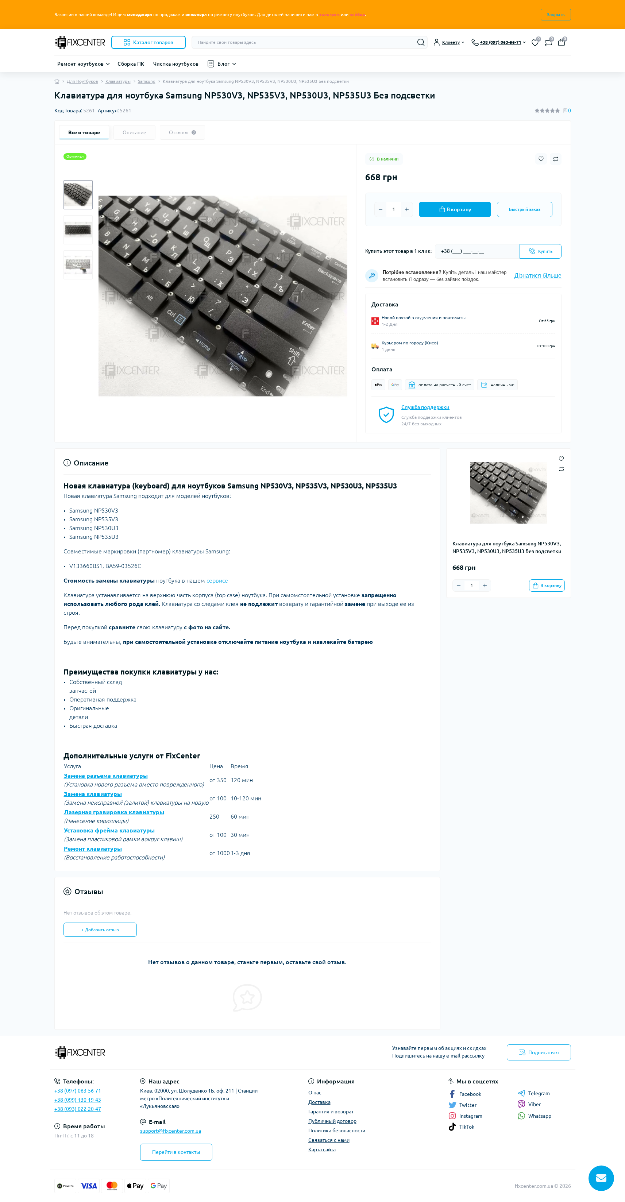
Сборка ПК (130, 64)
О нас (314, 1092)
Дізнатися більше (538, 276)
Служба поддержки (425, 407)
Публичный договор (332, 1121)
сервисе (217, 580)
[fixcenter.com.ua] (181, 1052)
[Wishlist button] (541, 159)
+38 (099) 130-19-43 (77, 1100)
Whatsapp (539, 1116)
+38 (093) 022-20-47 (77, 1109)
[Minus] (380, 209)
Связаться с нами (329, 1140)
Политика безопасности (336, 1130)
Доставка (319, 1102)
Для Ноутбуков (82, 81)
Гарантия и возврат (331, 1111)
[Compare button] (556, 159)
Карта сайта (322, 1149)
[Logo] (79, 42)
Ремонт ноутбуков (80, 64)
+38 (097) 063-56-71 (77, 1091)
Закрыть (556, 14)
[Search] (421, 42)
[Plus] (407, 209)
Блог (223, 64)
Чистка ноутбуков (176, 64)
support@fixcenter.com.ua (170, 1131)
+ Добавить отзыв (100, 929)
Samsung (146, 81)
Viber (534, 1104)
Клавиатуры (118, 81)
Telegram (539, 1093)
